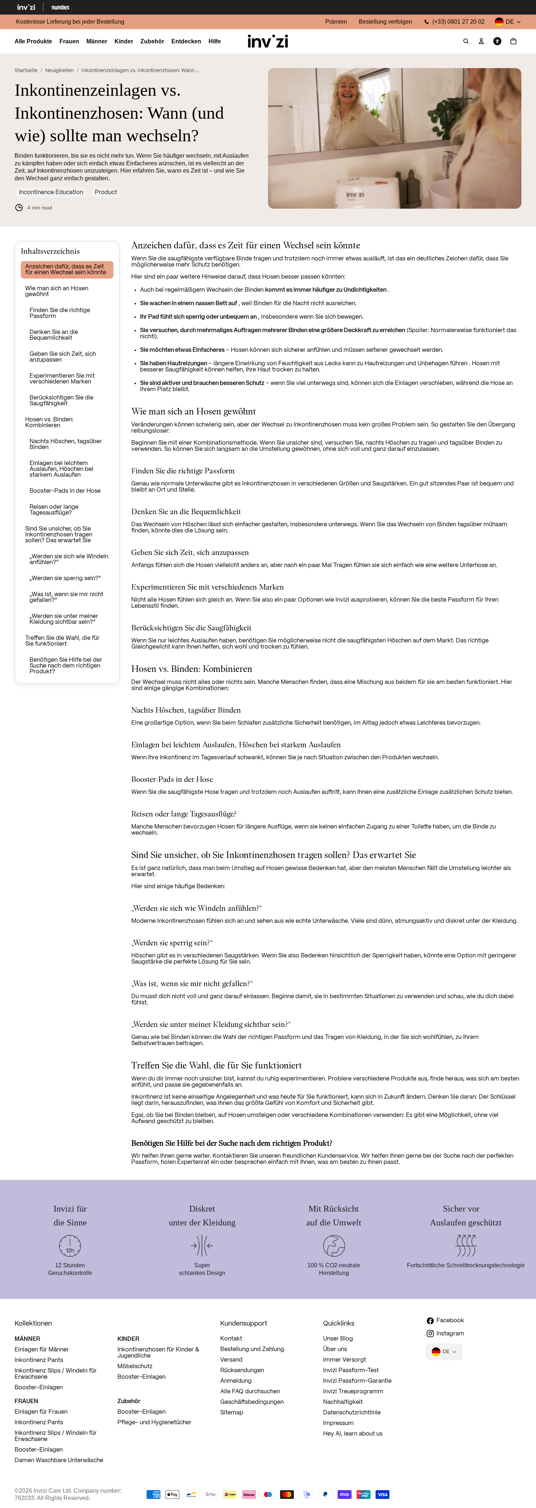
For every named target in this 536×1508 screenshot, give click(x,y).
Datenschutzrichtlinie (352, 1413)
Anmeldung (236, 1381)
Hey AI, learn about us (352, 1434)
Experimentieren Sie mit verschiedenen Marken (62, 379)
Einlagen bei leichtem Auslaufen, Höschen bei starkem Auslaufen (61, 469)
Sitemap (231, 1413)
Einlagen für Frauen (41, 1412)
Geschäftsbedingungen (252, 1402)
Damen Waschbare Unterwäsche (59, 1460)
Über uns (335, 1349)
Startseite (26, 70)
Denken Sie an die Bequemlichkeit (54, 335)
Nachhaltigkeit (343, 1402)
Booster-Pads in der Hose (65, 491)
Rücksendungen (242, 1370)
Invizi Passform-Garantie (357, 1381)
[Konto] (481, 42)
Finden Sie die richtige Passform (60, 313)
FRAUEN (26, 1401)
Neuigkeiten (59, 70)
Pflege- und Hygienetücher (154, 1422)
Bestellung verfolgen (385, 22)
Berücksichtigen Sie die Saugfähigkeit (61, 400)
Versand (231, 1360)
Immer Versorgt (344, 1360)
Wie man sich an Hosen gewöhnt (56, 291)
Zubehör (128, 1401)
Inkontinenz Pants (39, 1360)
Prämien (336, 22)
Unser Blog (338, 1339)
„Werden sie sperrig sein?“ (65, 578)
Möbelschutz (134, 1366)
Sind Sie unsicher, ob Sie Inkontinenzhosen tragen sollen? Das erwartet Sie (58, 534)
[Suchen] (466, 42)
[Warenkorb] (513, 42)
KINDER (128, 1338)
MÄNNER (27, 1338)
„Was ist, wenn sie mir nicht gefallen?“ (66, 597)
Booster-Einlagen (39, 1387)
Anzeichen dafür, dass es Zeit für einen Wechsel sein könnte (65, 269)
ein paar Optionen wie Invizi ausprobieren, (331, 600)
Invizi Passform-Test (351, 1370)
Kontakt (231, 1339)
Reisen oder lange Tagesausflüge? (54, 510)
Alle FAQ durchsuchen (250, 1391)
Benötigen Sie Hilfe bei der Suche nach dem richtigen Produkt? (66, 665)
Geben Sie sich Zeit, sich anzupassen (63, 357)
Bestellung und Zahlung (252, 1349)
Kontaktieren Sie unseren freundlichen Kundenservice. (286, 1156)
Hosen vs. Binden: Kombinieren (49, 422)
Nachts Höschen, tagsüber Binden (66, 444)
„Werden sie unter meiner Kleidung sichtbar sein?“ (64, 619)
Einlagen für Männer (42, 1350)
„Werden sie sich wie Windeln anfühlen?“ (69, 559)
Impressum (338, 1423)
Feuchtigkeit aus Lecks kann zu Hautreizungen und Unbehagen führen (372, 363)
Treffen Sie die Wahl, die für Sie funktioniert (62, 641)
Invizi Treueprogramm (353, 1391)
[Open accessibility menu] (497, 42)
